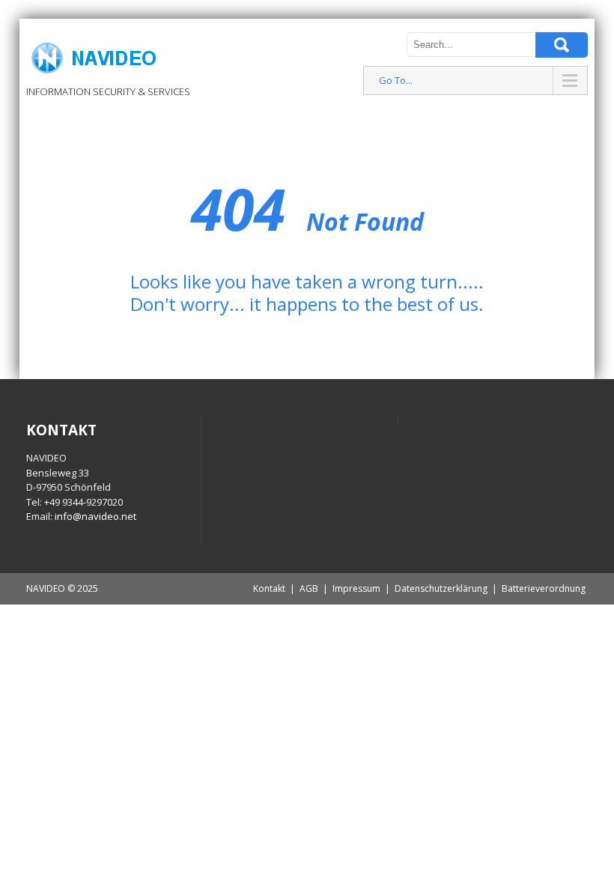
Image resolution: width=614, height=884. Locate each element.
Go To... (396, 80)
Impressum (356, 588)
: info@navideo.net (93, 516)
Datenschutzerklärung (441, 588)
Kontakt (269, 588)
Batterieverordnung (544, 588)
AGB (309, 588)
